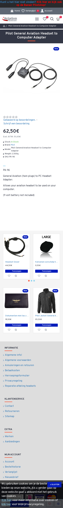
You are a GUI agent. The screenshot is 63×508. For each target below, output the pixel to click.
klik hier (6, 504)
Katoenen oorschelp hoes (47, 262)
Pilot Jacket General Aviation (47, 315)
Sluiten (55, 484)
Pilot (13, 145)
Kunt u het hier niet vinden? (31, 4)
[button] (29, 281)
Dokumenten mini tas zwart (17, 315)
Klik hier (7, 500)
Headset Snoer (12, 262)
